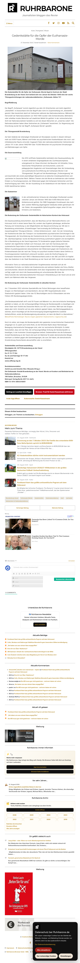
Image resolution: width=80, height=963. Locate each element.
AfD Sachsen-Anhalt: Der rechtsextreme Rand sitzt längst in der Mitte (30, 651)
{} (35, 573)
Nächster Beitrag (57, 508)
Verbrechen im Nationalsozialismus (17, 501)
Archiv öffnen (40, 810)
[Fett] (13, 573)
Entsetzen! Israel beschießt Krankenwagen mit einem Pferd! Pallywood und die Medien (37, 849)
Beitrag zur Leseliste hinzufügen (18, 392)
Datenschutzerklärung (25, 948)
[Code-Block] (33, 573)
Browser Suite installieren (40, 771)
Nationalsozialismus (52, 498)
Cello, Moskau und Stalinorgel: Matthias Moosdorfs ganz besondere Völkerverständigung (37, 642)
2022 (14, 819)
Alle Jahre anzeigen (13, 828)
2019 (65, 819)
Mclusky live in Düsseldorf (16, 658)
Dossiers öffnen (11, 826)
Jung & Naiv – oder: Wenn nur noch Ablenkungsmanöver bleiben (29, 840)
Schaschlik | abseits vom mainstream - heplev (24, 669)
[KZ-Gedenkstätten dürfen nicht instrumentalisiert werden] (10, 456)
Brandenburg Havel (12, 498)
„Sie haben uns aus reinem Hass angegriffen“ (22, 645)
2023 (65, 815)
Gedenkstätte (39, 498)
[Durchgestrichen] (22, 573)
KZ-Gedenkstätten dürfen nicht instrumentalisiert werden (41, 455)
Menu (10, 23)
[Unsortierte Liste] (27, 573)
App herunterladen (40, 767)
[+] (38, 573)
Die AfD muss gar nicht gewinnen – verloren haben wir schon (41, 681)
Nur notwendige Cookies (46, 956)
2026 (14, 815)
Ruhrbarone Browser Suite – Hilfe (17, 952)
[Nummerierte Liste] (24, 573)
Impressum (10, 948)
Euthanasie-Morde (26, 498)
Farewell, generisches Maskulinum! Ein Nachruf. (24, 858)
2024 (48, 815)
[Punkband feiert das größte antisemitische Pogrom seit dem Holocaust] (10, 483)
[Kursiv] (16, 573)
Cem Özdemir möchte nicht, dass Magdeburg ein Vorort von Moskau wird (31, 655)
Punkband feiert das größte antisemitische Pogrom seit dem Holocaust (30, 639)
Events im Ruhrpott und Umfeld (32, 937)
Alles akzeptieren (43, 950)
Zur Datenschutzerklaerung (45, 944)
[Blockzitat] (30, 573)
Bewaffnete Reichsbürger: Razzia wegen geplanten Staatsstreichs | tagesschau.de (35, 317)
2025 (31, 815)
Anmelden (71, 561)
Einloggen (39, 415)
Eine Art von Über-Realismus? (17, 648)
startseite (69, 498)
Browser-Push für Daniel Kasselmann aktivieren (54, 392)
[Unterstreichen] (19, 573)
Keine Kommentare (53, 42)
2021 (31, 819)
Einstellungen (66, 956)
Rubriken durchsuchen (14, 824)
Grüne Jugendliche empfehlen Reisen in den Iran (25, 787)
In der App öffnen (13, 399)
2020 (48, 819)
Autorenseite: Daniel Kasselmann (37, 399)
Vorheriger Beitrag (22, 508)
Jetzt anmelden (40, 624)
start (62, 498)
